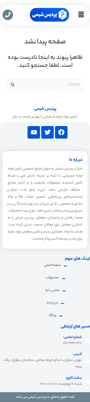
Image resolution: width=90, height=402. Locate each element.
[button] (81, 16)
